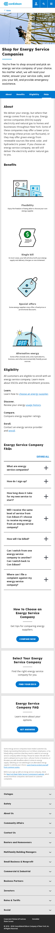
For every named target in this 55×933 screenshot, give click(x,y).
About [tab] (9, 94)
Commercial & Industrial (17, 871)
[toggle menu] (51, 4)
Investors (9, 890)
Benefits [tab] (20, 94)
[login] (36, 4)
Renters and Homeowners (18, 842)
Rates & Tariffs (12, 900)
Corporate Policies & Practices (15, 919)
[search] (43, 4)
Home (8, 10)
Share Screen (8, 921)
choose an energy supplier (33, 393)
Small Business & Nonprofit (18, 861)
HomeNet (35, 919)
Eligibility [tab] (34, 94)
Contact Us (10, 832)
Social (7, 910)
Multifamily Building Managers (20, 852)
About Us (9, 813)
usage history (33, 405)
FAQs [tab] (46, 94)
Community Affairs (14, 823)
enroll (12, 430)
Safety (7, 803)
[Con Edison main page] (10, 4)
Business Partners (13, 881)
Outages (8, 794)
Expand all (43, 456)
